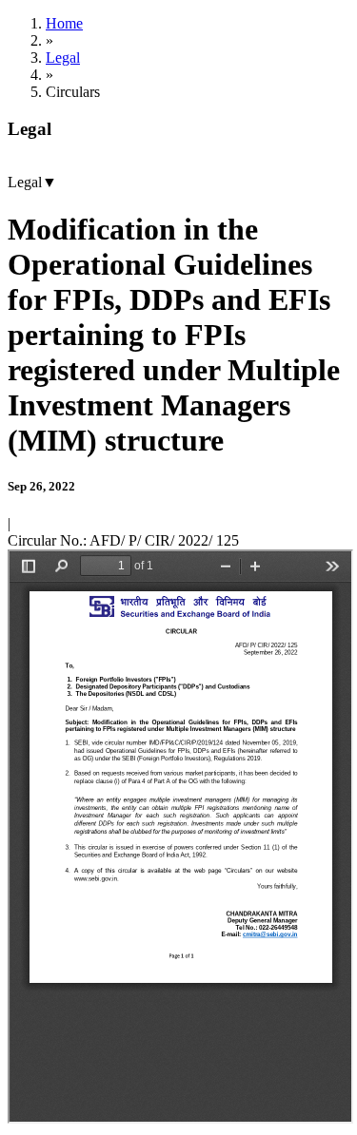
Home (64, 23)
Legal (63, 57)
